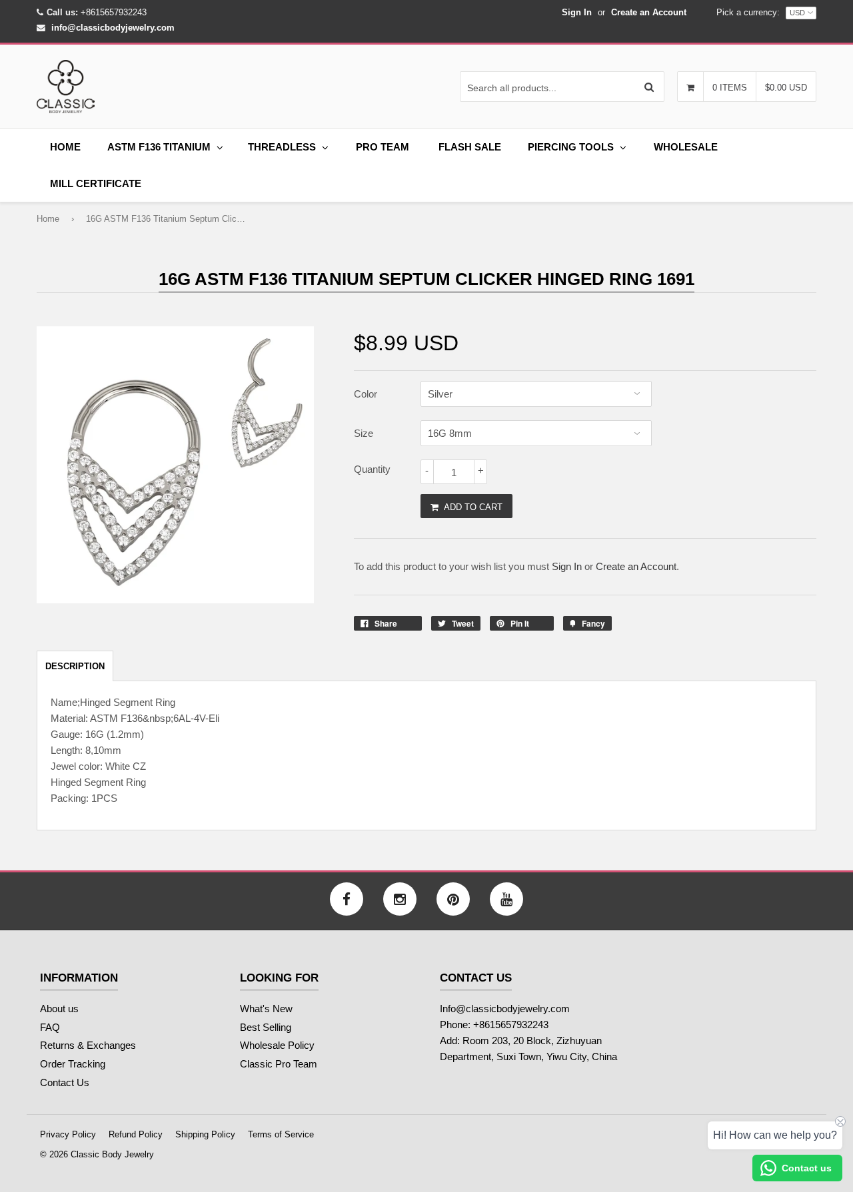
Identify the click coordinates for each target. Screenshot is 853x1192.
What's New (266, 1008)
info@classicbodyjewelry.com (113, 28)
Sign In (577, 12)
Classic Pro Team (278, 1063)
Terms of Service (281, 1134)
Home (65, 146)
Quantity (372, 469)
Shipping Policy (205, 1134)
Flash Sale (469, 146)
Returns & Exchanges (88, 1045)
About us (59, 1008)
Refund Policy (136, 1134)
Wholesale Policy (277, 1045)
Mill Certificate (95, 183)
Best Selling (265, 1027)
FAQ (50, 1027)
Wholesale (686, 146)
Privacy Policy (68, 1134)
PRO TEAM (382, 146)
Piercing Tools (571, 146)
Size (363, 433)
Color (365, 394)
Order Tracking (72, 1063)
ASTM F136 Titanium (159, 146)
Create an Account (648, 12)
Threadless (282, 146)
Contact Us (64, 1082)
